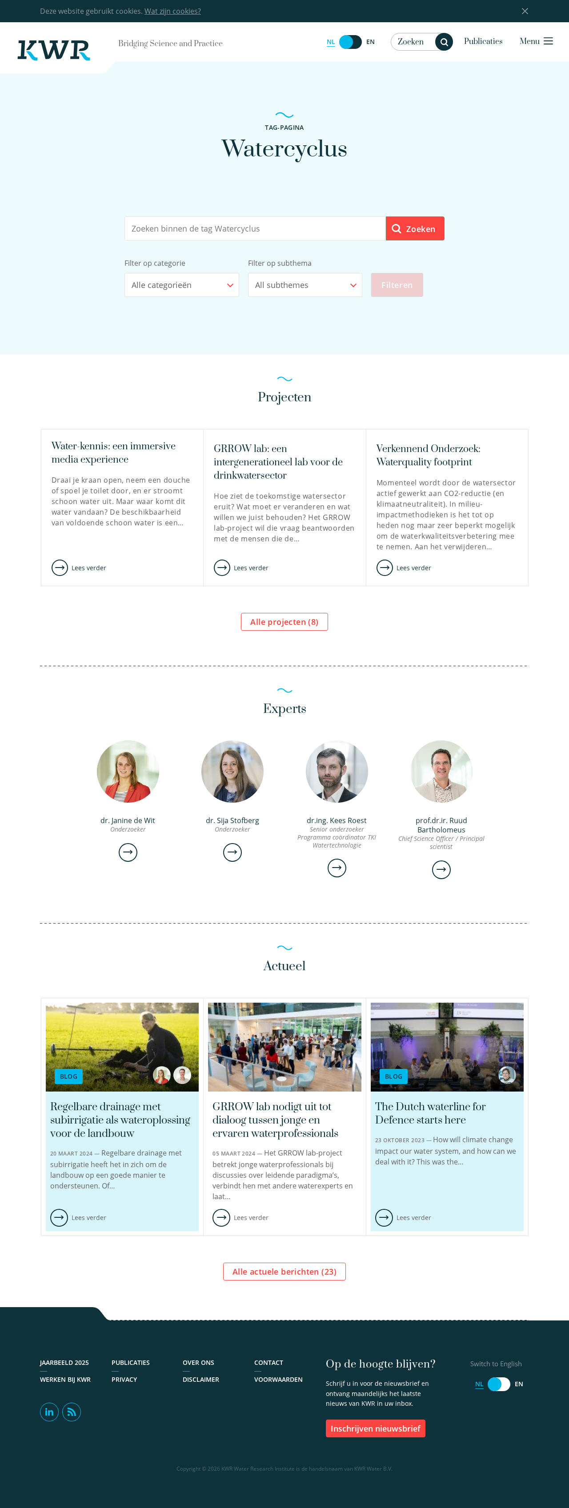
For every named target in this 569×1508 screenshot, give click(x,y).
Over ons (198, 1362)
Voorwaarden (278, 1379)
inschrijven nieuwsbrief (376, 1428)
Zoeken (420, 229)
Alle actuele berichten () (284, 1271)
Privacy (124, 1379)
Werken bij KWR (65, 1379)
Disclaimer (201, 1379)
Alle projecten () (284, 621)
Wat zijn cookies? (172, 11)
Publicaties (483, 42)
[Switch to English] (351, 42)
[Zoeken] (444, 42)
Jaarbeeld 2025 (64, 1362)
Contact (268, 1362)
